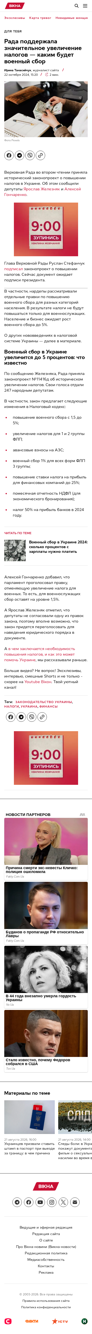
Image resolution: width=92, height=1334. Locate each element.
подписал (13, 269)
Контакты (46, 1266)
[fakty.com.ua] (31, 1321)
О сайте (46, 1240)
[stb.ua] (8, 1321)
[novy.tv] (84, 1321)
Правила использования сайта (46, 1301)
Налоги (11, 706)
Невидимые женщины (73, 18)
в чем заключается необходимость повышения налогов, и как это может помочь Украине (39, 654)
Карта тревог (40, 18)
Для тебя (13, 31)
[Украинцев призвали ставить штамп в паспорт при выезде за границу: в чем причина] (29, 1117)
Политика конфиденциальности (46, 1307)
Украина (29, 706)
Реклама (46, 1272)
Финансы (48, 706)
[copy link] (40, 155)
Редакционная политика (46, 1253)
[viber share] (30, 155)
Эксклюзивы (14, 18)
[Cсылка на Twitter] (63, 1202)
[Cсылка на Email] (75, 1202)
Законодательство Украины (43, 702)
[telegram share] (19, 155)
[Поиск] (76, 6)
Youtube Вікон (37, 681)
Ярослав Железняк (42, 189)
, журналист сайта (32, 70)
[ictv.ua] (60, 1321)
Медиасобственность (46, 1260)
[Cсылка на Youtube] (40, 1202)
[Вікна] (14, 6)
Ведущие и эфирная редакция (46, 1227)
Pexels (16, 140)
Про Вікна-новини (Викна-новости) (46, 1247)
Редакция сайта (46, 1234)
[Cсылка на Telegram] (17, 1202)
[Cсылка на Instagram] (51, 1202)
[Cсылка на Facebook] (28, 1202)
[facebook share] (9, 155)
